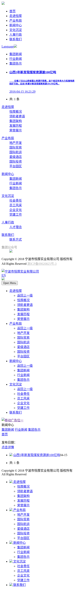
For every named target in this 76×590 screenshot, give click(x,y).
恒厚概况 (15, 111)
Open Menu (9, 283)
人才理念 (15, 227)
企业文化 (15, 210)
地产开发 (15, 142)
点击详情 (8, 447)
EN (4, 275)
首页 (12, 11)
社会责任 (15, 200)
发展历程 (15, 125)
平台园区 (15, 166)
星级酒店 (15, 157)
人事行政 (15, 34)
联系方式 (15, 239)
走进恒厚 (15, 16)
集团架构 (15, 121)
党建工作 (15, 214)
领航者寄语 (17, 116)
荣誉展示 (15, 130)
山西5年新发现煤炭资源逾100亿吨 (36, 455)
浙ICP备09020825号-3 (42, 263)
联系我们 (15, 39)
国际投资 (15, 161)
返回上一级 (25, 295)
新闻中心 (15, 25)
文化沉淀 (15, 30)
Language (8, 46)
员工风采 (15, 205)
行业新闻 (15, 58)
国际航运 (15, 152)
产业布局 (15, 20)
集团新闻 (15, 54)
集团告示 (15, 63)
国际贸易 (15, 147)
